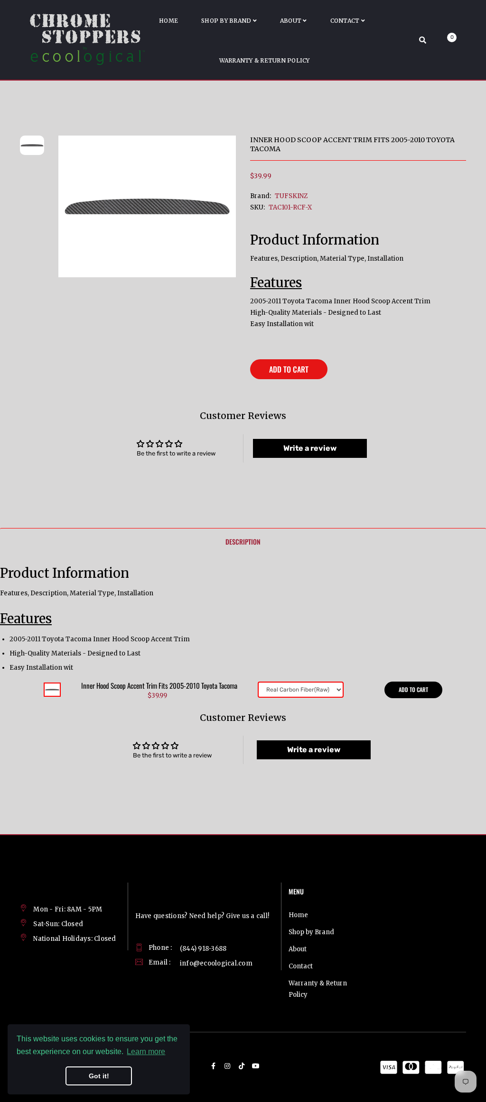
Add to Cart (288, 369)
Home (298, 915)
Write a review (309, 448)
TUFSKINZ (291, 196)
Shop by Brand (311, 932)
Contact (301, 966)
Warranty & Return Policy (318, 989)
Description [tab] (243, 541)
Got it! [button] (99, 1076)
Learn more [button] (146, 1051)
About (298, 949)
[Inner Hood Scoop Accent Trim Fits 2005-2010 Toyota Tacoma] (52, 689)
